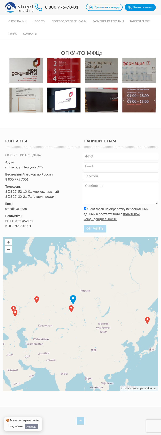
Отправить (95, 228)
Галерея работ (139, 21)
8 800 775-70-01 (62, 7)
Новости (39, 21)
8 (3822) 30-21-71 (18, 196)
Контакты (30, 33)
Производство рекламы (69, 21)
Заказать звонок (143, 7)
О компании (17, 21)
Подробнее (15, 426)
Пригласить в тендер (107, 7)
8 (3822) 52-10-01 (18, 191)
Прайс (12, 33)
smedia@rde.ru (16, 208)
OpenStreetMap (133, 388)
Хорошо (31, 426)
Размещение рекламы (108, 21)
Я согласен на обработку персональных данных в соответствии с (116, 214)
